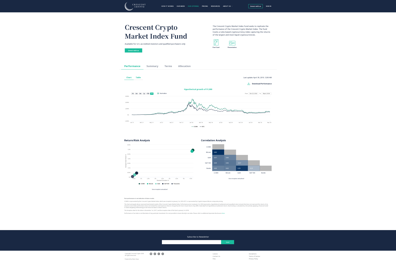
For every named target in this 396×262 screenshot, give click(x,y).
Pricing (205, 6)
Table (138, 77)
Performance (132, 66)
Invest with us (255, 6)
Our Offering (193, 6)
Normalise (163, 93)
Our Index (181, 6)
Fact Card (216, 47)
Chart (129, 77)
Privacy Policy (253, 259)
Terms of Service (254, 256)
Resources (215, 6)
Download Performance (262, 84)
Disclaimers (253, 254)
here (223, 213)
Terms (168, 66)
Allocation (184, 66)
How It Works (167, 6)
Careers (215, 254)
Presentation (232, 47)
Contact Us (216, 256)
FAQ (214, 259)
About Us (227, 6)
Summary (152, 66)
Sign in (268, 6)
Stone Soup (135, 259)
